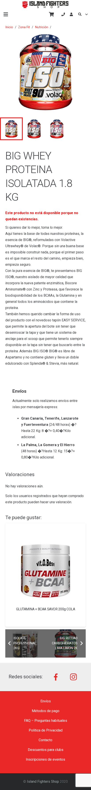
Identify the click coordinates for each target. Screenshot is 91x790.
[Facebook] (56, 677)
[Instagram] (73, 677)
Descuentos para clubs (45, 750)
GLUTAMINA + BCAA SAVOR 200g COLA (45, 609)
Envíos (45, 701)
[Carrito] (51, 14)
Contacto (45, 740)
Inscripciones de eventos (45, 759)
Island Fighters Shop (43, 781)
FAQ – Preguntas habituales (45, 720)
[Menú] (6, 14)
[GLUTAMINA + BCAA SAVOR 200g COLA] (45, 563)
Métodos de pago (45, 711)
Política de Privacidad (46, 730)
